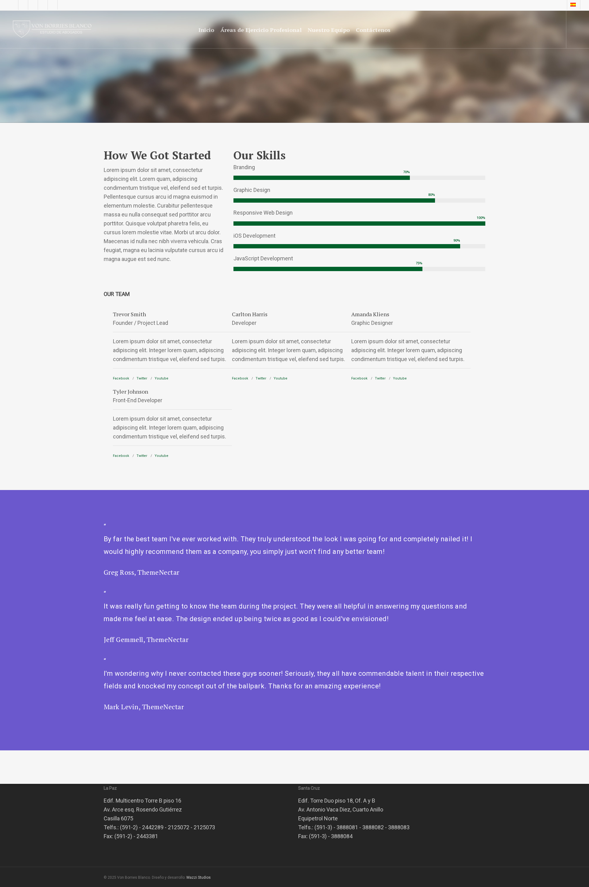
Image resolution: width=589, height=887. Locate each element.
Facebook (121, 378)
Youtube (161, 378)
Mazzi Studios (199, 877)
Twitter (142, 378)
